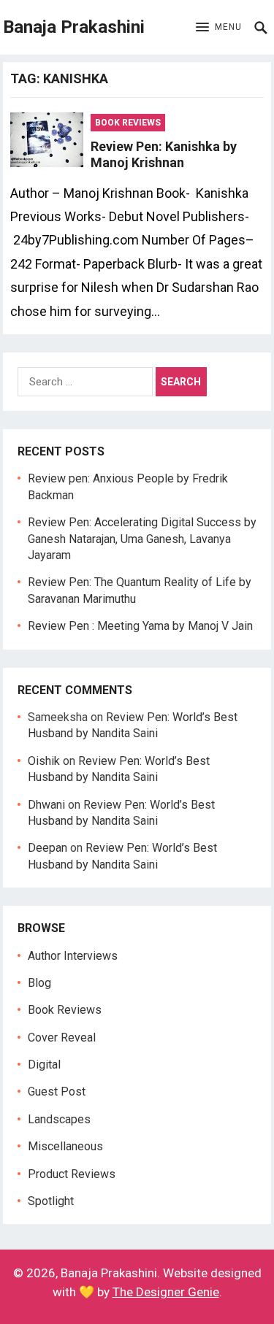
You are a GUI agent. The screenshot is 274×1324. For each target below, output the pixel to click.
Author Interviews (73, 956)
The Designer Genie (166, 1292)
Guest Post (56, 1091)
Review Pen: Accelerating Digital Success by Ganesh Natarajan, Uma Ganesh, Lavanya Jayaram (142, 538)
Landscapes (59, 1119)
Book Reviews (128, 123)
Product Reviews (71, 1174)
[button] (219, 27)
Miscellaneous (65, 1146)
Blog (39, 983)
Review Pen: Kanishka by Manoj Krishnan (164, 155)
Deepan (47, 848)
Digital (44, 1064)
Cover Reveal (62, 1037)
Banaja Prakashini (74, 27)
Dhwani (46, 805)
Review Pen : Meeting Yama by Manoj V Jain (140, 626)
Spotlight (51, 1201)
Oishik (44, 761)
